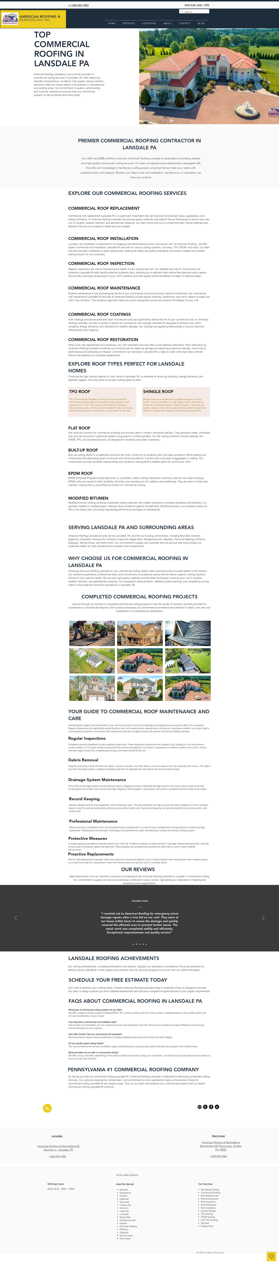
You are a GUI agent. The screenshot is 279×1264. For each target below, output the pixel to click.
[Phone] (47, 1108)
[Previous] (16, 918)
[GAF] (199, 1107)
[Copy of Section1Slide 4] (146, 944)
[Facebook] (211, 1107)
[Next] (263, 918)
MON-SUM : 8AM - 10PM (196, 5)
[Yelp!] (205, 1107)
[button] (92, 633)
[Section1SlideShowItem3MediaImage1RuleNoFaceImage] (139, 944)
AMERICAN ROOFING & (39, 17)
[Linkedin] (217, 1107)
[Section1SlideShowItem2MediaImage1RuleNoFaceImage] (136, 944)
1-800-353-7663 (57, 1156)
